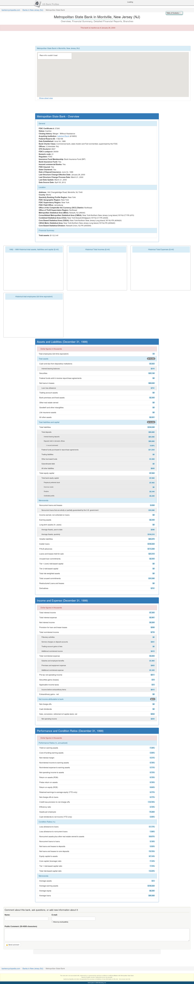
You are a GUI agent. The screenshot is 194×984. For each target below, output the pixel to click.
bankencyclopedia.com (11, 10)
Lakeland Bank (63, 136)
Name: (7, 915)
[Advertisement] (97, 38)
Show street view (46, 98)
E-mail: (54, 915)
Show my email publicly (60, 922)
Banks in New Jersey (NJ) (33, 10)
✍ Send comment (12, 945)
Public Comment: (21, 926)
